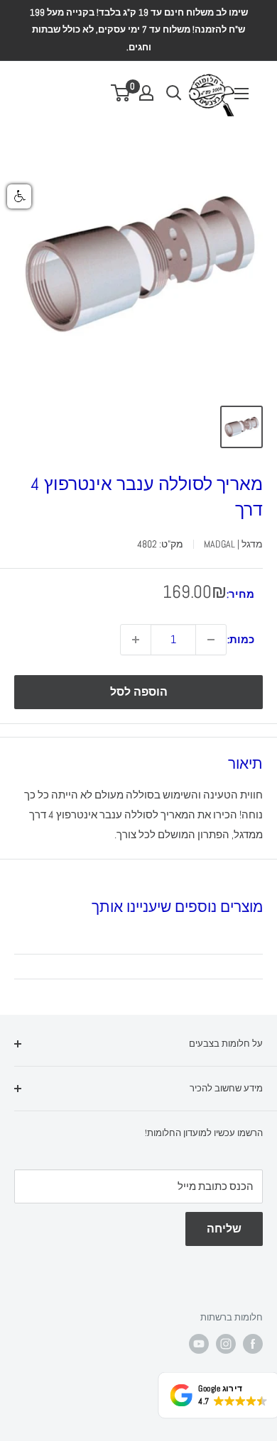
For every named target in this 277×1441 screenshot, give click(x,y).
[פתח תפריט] (241, 93)
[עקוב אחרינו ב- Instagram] (226, 1344)
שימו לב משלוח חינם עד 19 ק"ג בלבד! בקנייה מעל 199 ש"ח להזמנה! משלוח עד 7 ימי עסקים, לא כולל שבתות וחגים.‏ (139, 29)
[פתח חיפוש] (174, 93)
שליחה (224, 1228)
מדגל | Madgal (233, 544)
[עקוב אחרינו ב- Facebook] (253, 1344)
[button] (19, 196)
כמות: (240, 639)
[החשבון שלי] (146, 93)
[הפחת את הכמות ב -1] (211, 640)
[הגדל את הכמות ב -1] (136, 640)
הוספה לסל (139, 691)
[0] (121, 92)
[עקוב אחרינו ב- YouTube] (199, 1344)
